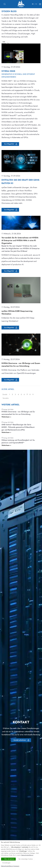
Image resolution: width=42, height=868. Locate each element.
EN (36, 4)
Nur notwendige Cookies (26, 859)
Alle (4, 42)
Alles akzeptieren (9, 859)
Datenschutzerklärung (27, 855)
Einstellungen (6, 863)
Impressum (16, 866)
